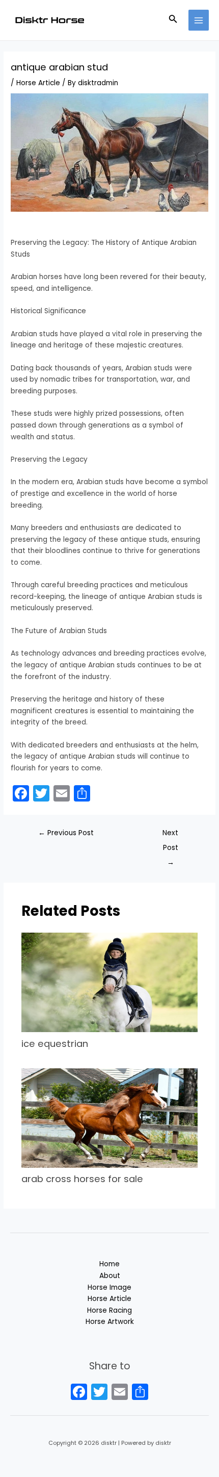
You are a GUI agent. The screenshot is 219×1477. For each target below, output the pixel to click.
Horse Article (38, 83)
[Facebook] (79, 1393)
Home (109, 1264)
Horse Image (109, 1287)
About (109, 1276)
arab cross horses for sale (82, 1178)
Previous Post (66, 833)
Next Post (170, 835)
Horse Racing (109, 1310)
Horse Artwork (110, 1321)
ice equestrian (54, 1043)
